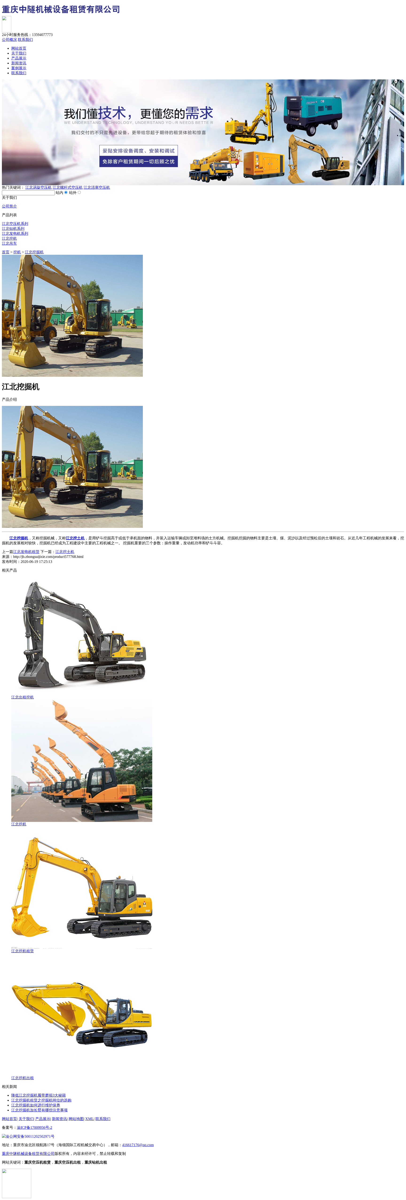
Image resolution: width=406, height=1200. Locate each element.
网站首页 (18, 48)
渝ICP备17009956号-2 (34, 1127)
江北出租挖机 (22, 697)
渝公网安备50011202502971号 (30, 1136)
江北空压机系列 (15, 224)
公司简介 (9, 206)
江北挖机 (9, 238)
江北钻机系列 (13, 229)
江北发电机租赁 (26, 552)
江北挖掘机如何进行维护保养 (35, 1105)
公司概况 (9, 40)
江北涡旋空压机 (38, 187)
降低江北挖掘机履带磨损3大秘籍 (38, 1095)
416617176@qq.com (138, 1145)
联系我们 (25, 40)
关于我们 (18, 53)
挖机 (17, 252)
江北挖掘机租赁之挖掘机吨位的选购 (41, 1100)
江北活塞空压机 (97, 187)
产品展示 (18, 58)
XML (89, 1119)
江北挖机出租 (22, 1078)
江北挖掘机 (34, 252)
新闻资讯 (18, 63)
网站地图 (76, 1119)
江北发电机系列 (15, 233)
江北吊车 (9, 243)
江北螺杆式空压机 (68, 187)
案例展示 (18, 68)
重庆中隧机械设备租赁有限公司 (28, 1154)
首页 (5, 252)
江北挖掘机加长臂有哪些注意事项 (39, 1110)
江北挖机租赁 (22, 951)
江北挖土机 (64, 552)
